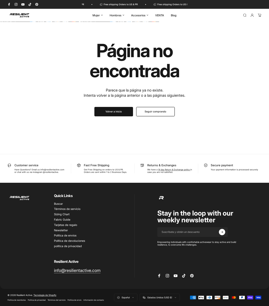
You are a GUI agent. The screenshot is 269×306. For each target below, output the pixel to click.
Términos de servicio (67, 209)
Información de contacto (93, 300)
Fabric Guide (62, 219)
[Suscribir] (222, 232)
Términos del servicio (57, 300)
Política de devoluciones (69, 240)
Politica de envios (65, 235)
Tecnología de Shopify (44, 295)
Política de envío (75, 300)
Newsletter (61, 230)
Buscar (58, 203)
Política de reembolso (17, 300)
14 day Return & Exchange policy (174, 169)
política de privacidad (68, 246)
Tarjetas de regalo (65, 225)
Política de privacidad (37, 300)
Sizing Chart (62, 214)
